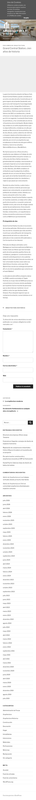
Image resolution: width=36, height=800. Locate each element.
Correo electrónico (10, 366)
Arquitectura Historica (15, 308)
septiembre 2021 (8, 651)
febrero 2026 (7, 512)
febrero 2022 (7, 643)
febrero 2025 (7, 536)
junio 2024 (6, 560)
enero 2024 (7, 576)
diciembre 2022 (8, 619)
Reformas (6, 750)
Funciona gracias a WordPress (12, 795)
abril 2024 (6, 564)
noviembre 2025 (8, 520)
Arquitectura (7, 714)
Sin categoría (7, 758)
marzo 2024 (7, 568)
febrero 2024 (7, 572)
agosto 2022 (7, 623)
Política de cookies (15, 15)
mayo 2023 (7, 603)
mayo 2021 (6, 655)
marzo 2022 (7, 639)
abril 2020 (6, 678)
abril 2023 (6, 607)
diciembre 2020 (8, 667)
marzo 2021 (7, 663)
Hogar (5, 730)
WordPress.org (8, 782)
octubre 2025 (7, 524)
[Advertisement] (18, 74)
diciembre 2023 (8, 580)
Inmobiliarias (7, 734)
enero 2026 (7, 516)
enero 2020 (7, 686)
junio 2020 (6, 675)
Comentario (7, 329)
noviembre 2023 (8, 584)
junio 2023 (6, 599)
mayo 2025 (7, 532)
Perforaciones (7, 746)
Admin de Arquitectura (15, 45)
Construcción (7, 722)
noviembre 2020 (8, 671)
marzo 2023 (7, 611)
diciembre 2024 (8, 544)
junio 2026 (6, 504)
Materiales (6, 742)
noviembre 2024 (8, 548)
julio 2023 (6, 595)
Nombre (6, 356)
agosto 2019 (7, 694)
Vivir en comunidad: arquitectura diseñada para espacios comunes (16, 486)
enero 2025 (7, 540)
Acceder (6, 770)
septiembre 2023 (9, 591)
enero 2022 (7, 647)
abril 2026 (6, 508)
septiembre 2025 (9, 528)
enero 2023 (7, 615)
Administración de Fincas (11, 710)
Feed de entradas (9, 774)
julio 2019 (6, 698)
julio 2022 (6, 627)
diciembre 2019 (8, 690)
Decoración (7, 726)
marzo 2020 (7, 682)
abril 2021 (6, 659)
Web (4, 376)
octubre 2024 (7, 552)
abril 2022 (6, 635)
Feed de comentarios (10, 778)
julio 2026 (6, 500)
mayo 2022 (6, 631)
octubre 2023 (7, 587)
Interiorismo (7, 738)
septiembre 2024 (9, 556)
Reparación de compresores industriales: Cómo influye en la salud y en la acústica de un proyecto (17, 450)
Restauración (7, 754)
